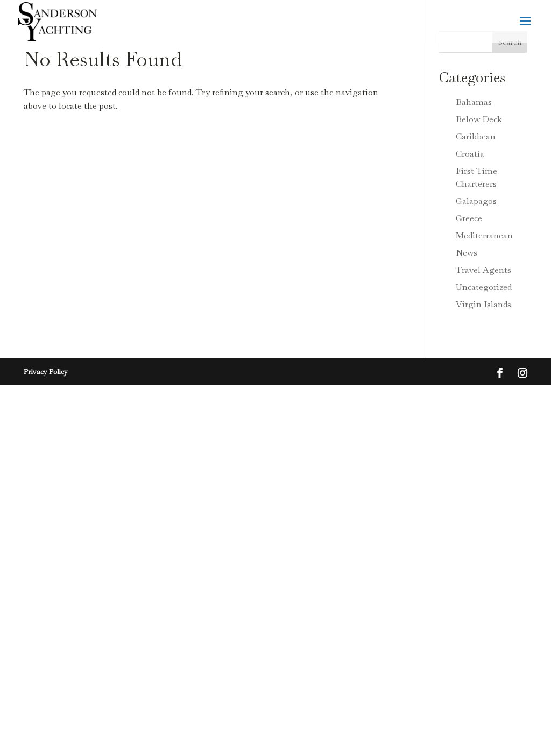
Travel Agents (483, 269)
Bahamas (474, 102)
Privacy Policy (46, 371)
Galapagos (476, 201)
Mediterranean (484, 235)
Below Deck (479, 119)
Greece (469, 218)
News (466, 252)
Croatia (470, 153)
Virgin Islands (483, 304)
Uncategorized (484, 287)
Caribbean (476, 136)
